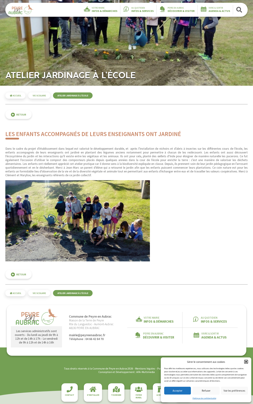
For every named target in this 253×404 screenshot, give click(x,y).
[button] (246, 361)
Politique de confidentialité (204, 398)
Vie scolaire (39, 95)
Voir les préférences (234, 390)
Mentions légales (145, 368)
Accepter (177, 390)
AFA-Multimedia (145, 372)
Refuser (206, 390)
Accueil (16, 95)
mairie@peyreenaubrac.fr (87, 335)
